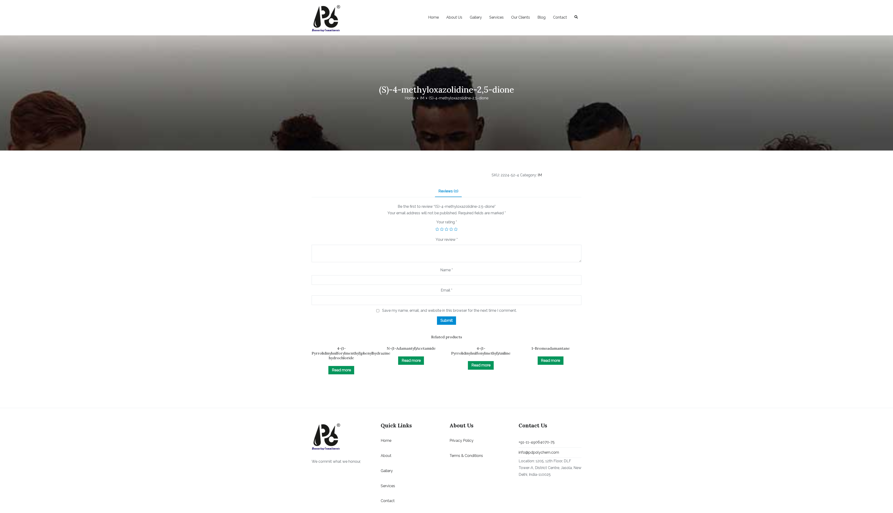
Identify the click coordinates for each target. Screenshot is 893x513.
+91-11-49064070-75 (537, 442)
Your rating (446, 222)
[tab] (448, 191)
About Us (454, 17)
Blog (541, 17)
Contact (560, 17)
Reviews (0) (448, 191)
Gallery (476, 17)
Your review (447, 239)
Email (446, 290)
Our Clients (520, 17)
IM (422, 98)
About (386, 455)
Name (446, 270)
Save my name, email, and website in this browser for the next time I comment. (449, 310)
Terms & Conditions (466, 455)
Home (433, 17)
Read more (341, 370)
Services (496, 17)
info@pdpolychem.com (539, 452)
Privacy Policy (461, 440)
